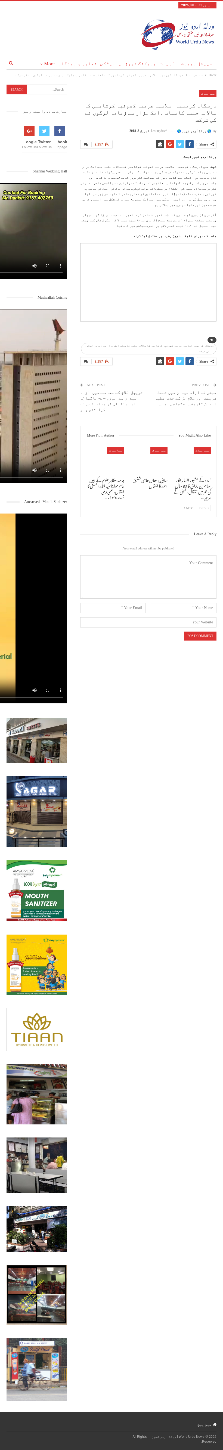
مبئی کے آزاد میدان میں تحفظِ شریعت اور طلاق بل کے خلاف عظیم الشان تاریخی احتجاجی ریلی (185, 398)
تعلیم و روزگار (77, 63)
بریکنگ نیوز (140, 63)
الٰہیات (169, 63)
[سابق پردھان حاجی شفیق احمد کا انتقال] (148, 460)
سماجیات (208, 93)
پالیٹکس (110, 63)
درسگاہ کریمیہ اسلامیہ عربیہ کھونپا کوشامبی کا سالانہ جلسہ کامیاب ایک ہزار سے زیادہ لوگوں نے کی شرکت (149, 348)
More (49, 63)
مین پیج (204, 1424)
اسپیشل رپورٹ (198, 63)
